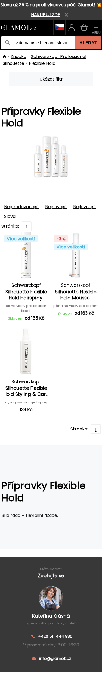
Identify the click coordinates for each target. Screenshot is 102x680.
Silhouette (13, 63)
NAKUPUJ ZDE (45, 14)
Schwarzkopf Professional (58, 56)
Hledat (88, 42)
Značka (18, 56)
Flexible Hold (42, 63)
